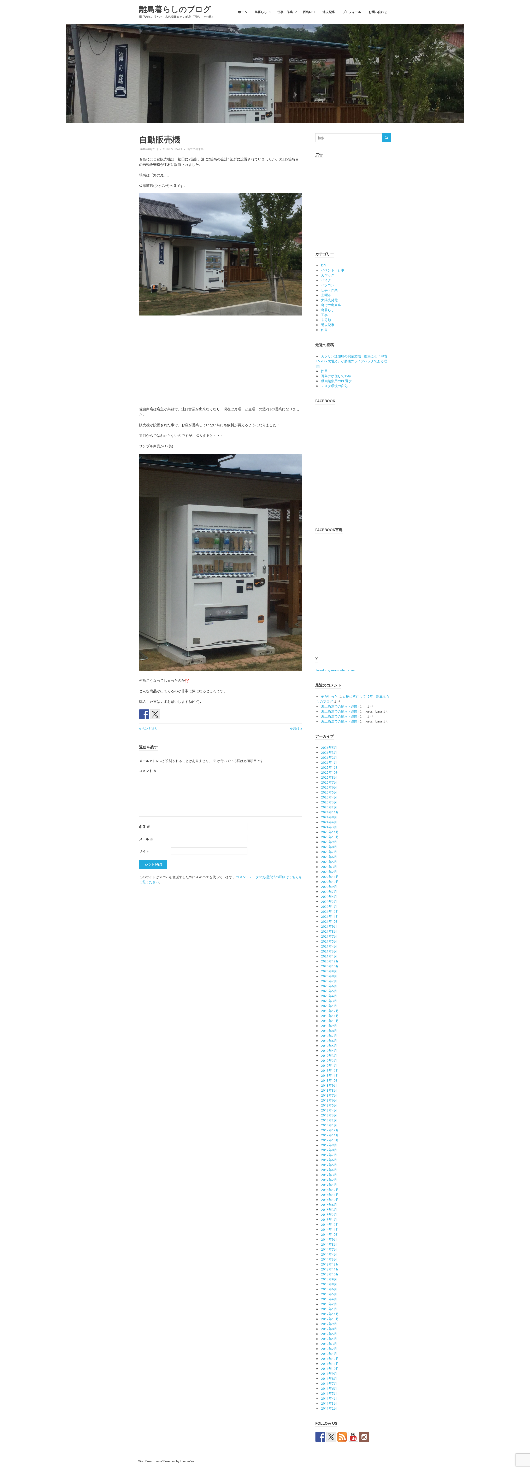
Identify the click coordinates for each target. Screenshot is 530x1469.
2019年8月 (329, 1030)
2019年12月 (330, 1011)
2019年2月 (329, 1060)
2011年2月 (329, 1408)
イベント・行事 (332, 270)
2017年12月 (330, 1130)
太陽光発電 (329, 300)
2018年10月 (330, 1080)
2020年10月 (330, 966)
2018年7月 (329, 1095)
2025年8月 (329, 777)
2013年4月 (329, 1299)
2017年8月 (329, 1150)
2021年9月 (329, 926)
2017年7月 (329, 1155)
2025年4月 (329, 797)
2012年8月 (329, 1329)
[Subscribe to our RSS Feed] (342, 1437)
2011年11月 (330, 1363)
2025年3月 (329, 802)
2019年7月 (329, 1035)
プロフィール (351, 12)
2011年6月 (329, 1388)
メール (146, 839)
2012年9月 (329, 1324)
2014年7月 (329, 1249)
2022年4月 (329, 896)
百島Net (309, 12)
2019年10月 (330, 1021)
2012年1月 (329, 1353)
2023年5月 (329, 862)
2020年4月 (329, 996)
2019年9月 (329, 1025)
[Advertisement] (220, 361)
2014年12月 (330, 1224)
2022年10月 (330, 881)
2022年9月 (329, 886)
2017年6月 (329, 1160)
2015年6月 (329, 1204)
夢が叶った (329, 696)
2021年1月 (329, 956)
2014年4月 (329, 1254)
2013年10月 (330, 1274)
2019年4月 (329, 1050)
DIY (323, 265)
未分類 (326, 320)
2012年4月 (329, 1339)
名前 (144, 826)
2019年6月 (329, 1040)
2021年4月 (329, 946)
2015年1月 (329, 1219)
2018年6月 (329, 1100)
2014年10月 (330, 1234)
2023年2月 (329, 871)
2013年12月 (330, 1264)
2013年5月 (329, 1294)
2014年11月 (330, 1229)
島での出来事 (195, 149)
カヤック (327, 275)
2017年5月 (329, 1165)
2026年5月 (329, 747)
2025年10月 (330, 772)
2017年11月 (330, 1135)
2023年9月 (329, 842)
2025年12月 (330, 767)
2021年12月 (330, 911)
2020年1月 (329, 1006)
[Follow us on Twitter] (331, 1437)
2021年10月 (330, 921)
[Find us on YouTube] (353, 1437)
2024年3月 (329, 827)
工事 (324, 315)
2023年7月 (329, 852)
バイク (326, 280)
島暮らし (261, 12)
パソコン (327, 285)
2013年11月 (330, 1269)
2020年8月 (329, 976)
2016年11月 (330, 1194)
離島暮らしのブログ (175, 9)
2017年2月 (329, 1180)
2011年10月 (330, 1368)
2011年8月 (329, 1378)
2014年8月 (329, 1244)
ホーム (242, 12)
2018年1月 (329, 1125)
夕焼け (295, 728)
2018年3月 (329, 1115)
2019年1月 (329, 1065)
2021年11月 (330, 916)
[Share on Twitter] (155, 714)
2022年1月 (329, 906)
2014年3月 (329, 1259)
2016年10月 (330, 1199)
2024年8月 (329, 817)
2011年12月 (330, 1358)
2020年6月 (329, 986)
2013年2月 (329, 1304)
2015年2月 (329, 1214)
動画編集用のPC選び (336, 381)
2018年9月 (329, 1085)
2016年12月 (330, 1189)
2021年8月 (329, 931)
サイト (144, 851)
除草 (324, 371)
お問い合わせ (378, 12)
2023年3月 (329, 867)
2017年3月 (329, 1175)
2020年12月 (330, 961)
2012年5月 (329, 1334)
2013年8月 (329, 1284)
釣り (324, 330)
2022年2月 (329, 901)
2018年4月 (329, 1110)
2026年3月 (329, 752)
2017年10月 (330, 1140)
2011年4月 (329, 1398)
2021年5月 (329, 941)
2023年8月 (329, 847)
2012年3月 (329, 1343)
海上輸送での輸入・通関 (339, 706)
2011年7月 (329, 1383)
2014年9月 (329, 1239)
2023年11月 (330, 832)
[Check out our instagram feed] (364, 1437)
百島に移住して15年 (336, 376)
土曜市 (326, 295)
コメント (148, 770)
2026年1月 (329, 762)
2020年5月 (329, 991)
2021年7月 (329, 936)
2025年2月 (329, 807)
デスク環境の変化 (334, 386)
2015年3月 (329, 1209)
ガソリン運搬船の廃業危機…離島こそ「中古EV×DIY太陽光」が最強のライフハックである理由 (351, 361)
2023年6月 (329, 857)
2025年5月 (329, 792)
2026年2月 (329, 757)
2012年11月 (330, 1314)
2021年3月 (329, 951)
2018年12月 (330, 1070)
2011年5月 (329, 1393)
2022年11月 (330, 876)
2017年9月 (329, 1145)
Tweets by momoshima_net (335, 670)
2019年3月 (329, 1055)
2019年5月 (329, 1045)
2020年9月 (329, 971)
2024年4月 (329, 822)
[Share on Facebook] (144, 714)
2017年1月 (329, 1184)
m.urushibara (172, 149)
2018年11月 (330, 1075)
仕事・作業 (285, 12)
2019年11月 (330, 1016)
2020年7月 (329, 981)
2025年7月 (329, 782)
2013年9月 (329, 1279)
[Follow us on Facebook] (320, 1437)
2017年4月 (329, 1170)
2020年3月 (329, 1001)
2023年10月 (330, 837)
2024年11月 (330, 812)
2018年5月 (329, 1105)
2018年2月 (329, 1120)
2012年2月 (329, 1348)
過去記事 (329, 12)
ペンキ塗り (149, 728)
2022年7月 (329, 891)
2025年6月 (329, 787)
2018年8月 (329, 1090)
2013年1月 (329, 1309)
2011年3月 (329, 1403)
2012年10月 (330, 1319)
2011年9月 (329, 1373)
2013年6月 (329, 1289)
